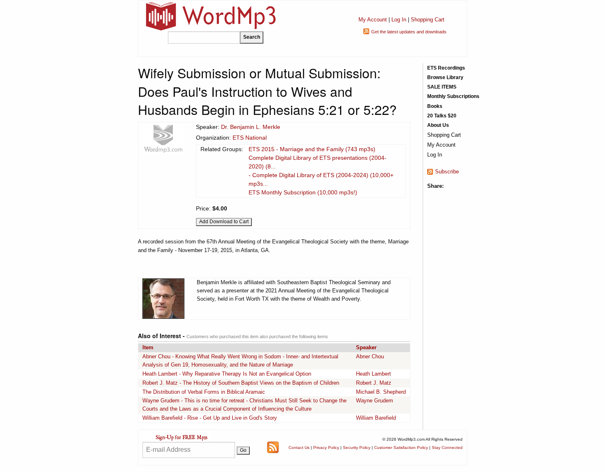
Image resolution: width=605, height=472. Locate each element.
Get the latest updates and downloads (409, 31)
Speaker (366, 347)
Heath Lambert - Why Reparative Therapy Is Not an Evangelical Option (226, 374)
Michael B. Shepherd (381, 392)
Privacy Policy (326, 447)
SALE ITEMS (441, 87)
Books (434, 106)
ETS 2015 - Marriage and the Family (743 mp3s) (312, 149)
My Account (372, 19)
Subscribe (447, 171)
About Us (438, 125)
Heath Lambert (373, 374)
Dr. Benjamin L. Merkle (250, 127)
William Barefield (376, 418)
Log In (398, 19)
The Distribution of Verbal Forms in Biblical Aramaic (203, 392)
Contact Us (299, 447)
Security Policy (356, 447)
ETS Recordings (446, 68)
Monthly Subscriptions (453, 96)
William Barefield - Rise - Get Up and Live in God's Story (209, 418)
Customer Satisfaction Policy (401, 447)
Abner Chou (370, 356)
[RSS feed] (273, 447)
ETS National (250, 137)
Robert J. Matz (373, 383)
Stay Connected (447, 447)
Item (148, 347)
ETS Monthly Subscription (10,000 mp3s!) (303, 192)
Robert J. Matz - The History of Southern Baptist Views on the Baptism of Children (240, 383)
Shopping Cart (427, 19)
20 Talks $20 (441, 116)
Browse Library (445, 77)
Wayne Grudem (374, 400)
